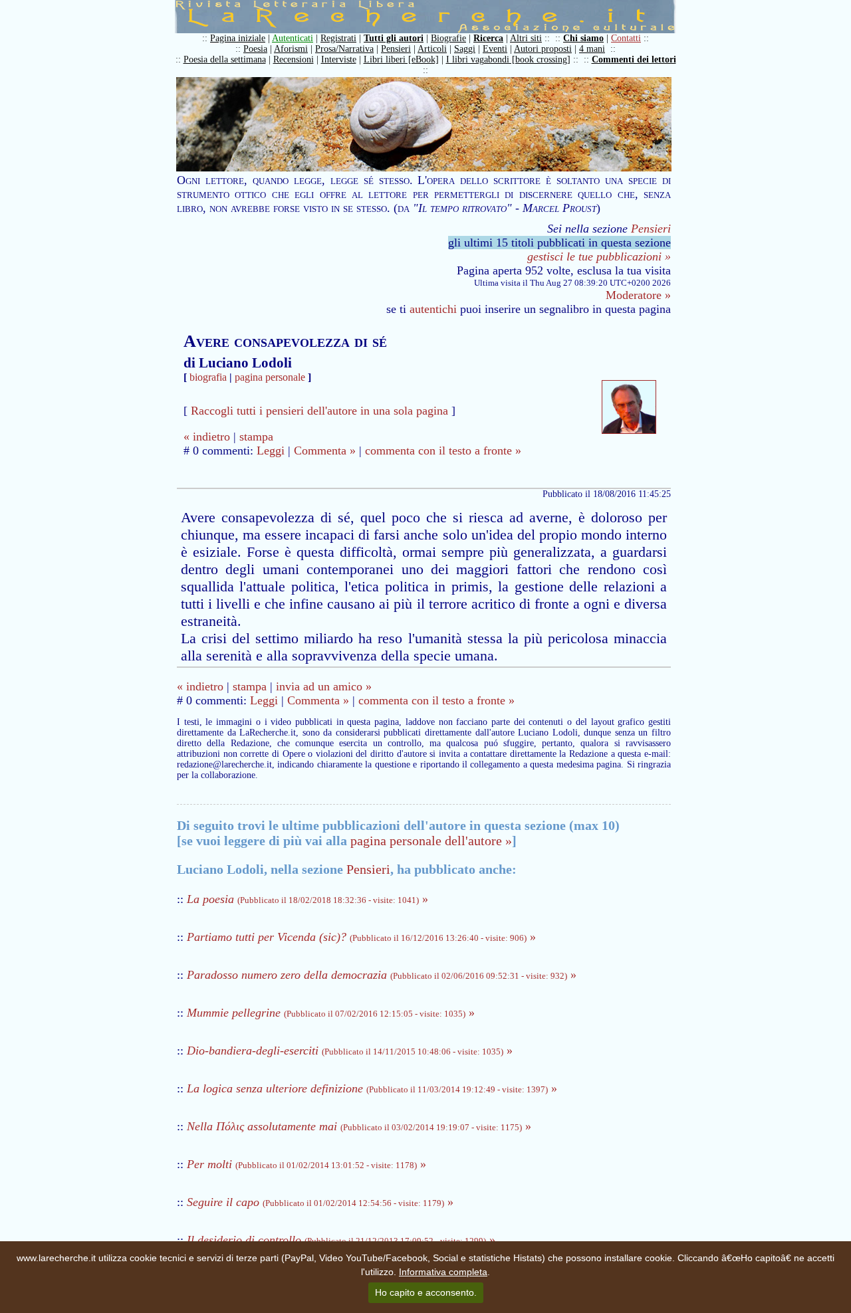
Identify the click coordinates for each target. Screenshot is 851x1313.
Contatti (626, 38)
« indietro (206, 436)
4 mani (592, 49)
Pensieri (396, 49)
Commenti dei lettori (634, 59)
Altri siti (526, 38)
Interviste (338, 59)
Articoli (432, 49)
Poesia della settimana (224, 59)
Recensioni (293, 59)
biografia (208, 377)
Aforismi (291, 49)
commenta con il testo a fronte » (443, 450)
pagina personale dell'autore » (431, 840)
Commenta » (325, 450)
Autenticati (292, 38)
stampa (256, 436)
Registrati (338, 38)
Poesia (255, 49)
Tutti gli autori (394, 38)
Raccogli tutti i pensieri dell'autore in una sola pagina (319, 410)
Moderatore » (638, 295)
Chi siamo (583, 38)
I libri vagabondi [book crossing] (508, 59)
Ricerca (488, 38)
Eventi (495, 49)
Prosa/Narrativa (344, 49)
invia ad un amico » (324, 686)
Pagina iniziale (237, 38)
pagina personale (270, 377)
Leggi (271, 450)
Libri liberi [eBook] (401, 59)
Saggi (464, 49)
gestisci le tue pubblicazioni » (599, 256)
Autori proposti (543, 49)
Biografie (448, 38)
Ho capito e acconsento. (426, 1292)
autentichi (433, 309)
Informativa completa (443, 1271)
